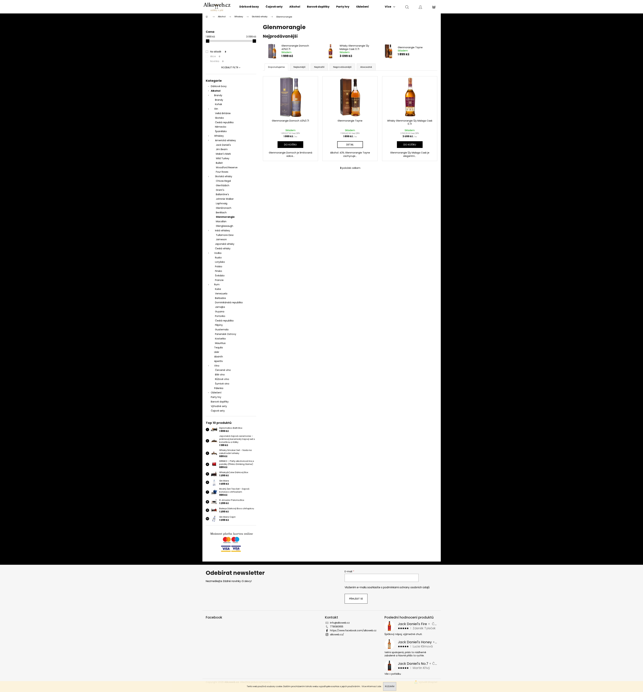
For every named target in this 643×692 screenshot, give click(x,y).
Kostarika (220, 338)
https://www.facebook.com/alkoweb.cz (353, 630)
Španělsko (221, 131)
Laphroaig (221, 203)
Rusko (218, 257)
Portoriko (220, 316)
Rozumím (389, 686)
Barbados (220, 298)
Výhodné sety (219, 406)
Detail (350, 144)
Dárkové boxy (219, 86)
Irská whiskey (222, 230)
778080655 (336, 626)
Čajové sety (218, 410)
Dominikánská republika (229, 302)
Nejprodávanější (342, 67)
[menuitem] (249, 6)
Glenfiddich (222, 185)
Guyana (219, 311)
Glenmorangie (225, 217)
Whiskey (219, 136)
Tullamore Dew (224, 235)
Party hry (216, 397)
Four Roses (222, 172)
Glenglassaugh (224, 226)
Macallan (221, 221)
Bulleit (219, 163)
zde (379, 686)
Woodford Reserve (227, 167)
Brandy (218, 95)
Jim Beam (222, 149)
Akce (215, 56)
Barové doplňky (220, 401)
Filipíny (219, 325)
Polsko (218, 266)
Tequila (218, 347)
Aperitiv (218, 361)
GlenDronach (223, 208)
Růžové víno (222, 379)
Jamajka (220, 307)
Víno (216, 365)
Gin (216, 108)
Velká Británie (223, 113)
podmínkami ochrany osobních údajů (406, 587)
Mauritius (220, 343)
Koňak (218, 104)
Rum (217, 284)
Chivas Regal (223, 181)
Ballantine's (222, 194)
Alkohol (215, 90)
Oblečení (216, 392)
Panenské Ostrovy (225, 334)
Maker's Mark (223, 154)
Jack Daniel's (223, 145)
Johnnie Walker (225, 199)
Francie (219, 280)
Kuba (218, 289)
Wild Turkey (222, 158)
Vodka (217, 253)
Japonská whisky (224, 244)
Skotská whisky (223, 176)
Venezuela (221, 293)
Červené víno (223, 370)
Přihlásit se (356, 598)
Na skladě (218, 51)
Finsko (218, 271)
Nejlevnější (299, 67)
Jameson (221, 239)
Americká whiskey (225, 140)
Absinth (218, 356)
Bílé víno (220, 374)
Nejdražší (319, 67)
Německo (220, 126)
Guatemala (221, 329)
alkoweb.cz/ (337, 634)
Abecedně (366, 67)
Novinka (217, 61)
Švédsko (220, 275)
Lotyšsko (220, 262)
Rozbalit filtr (229, 67)
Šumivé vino (222, 383)
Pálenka (218, 388)
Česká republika (224, 122)
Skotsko (219, 118)
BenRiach (221, 212)
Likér (216, 352)
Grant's (220, 190)
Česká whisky (222, 248)
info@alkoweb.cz (340, 622)
